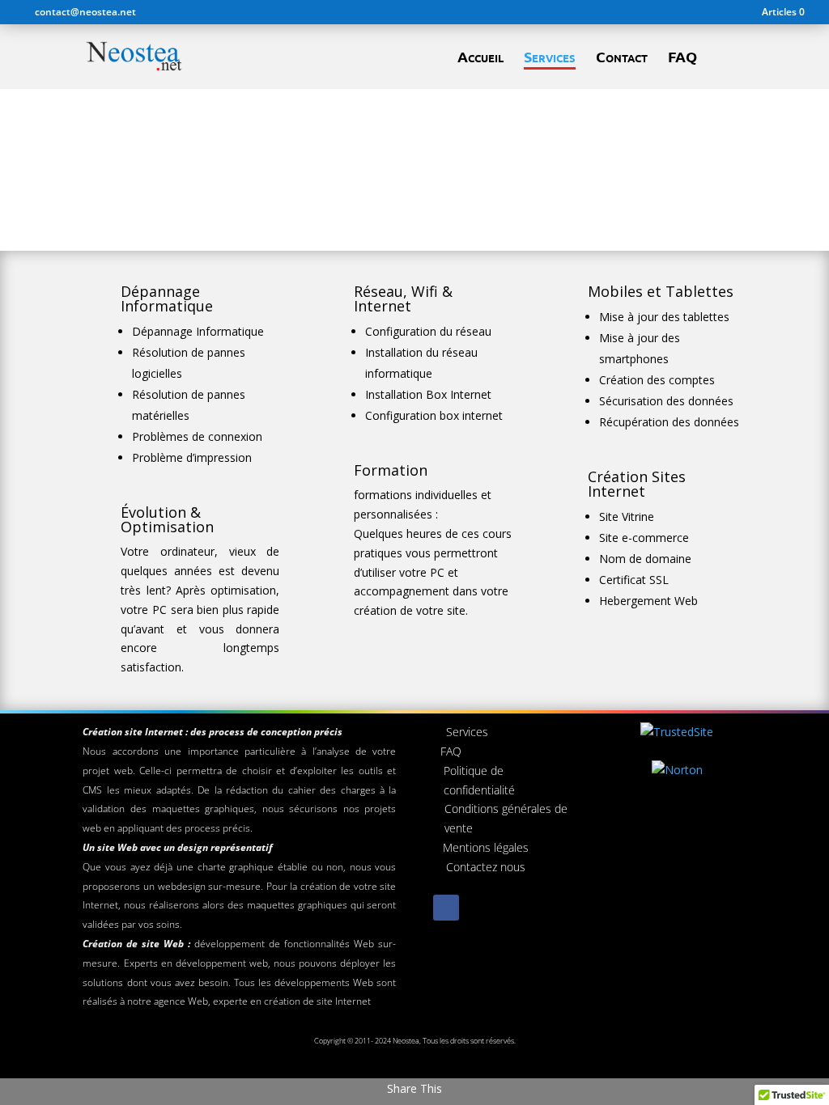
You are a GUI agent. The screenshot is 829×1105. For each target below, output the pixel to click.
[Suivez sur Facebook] (446, 908)
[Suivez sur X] (478, 908)
